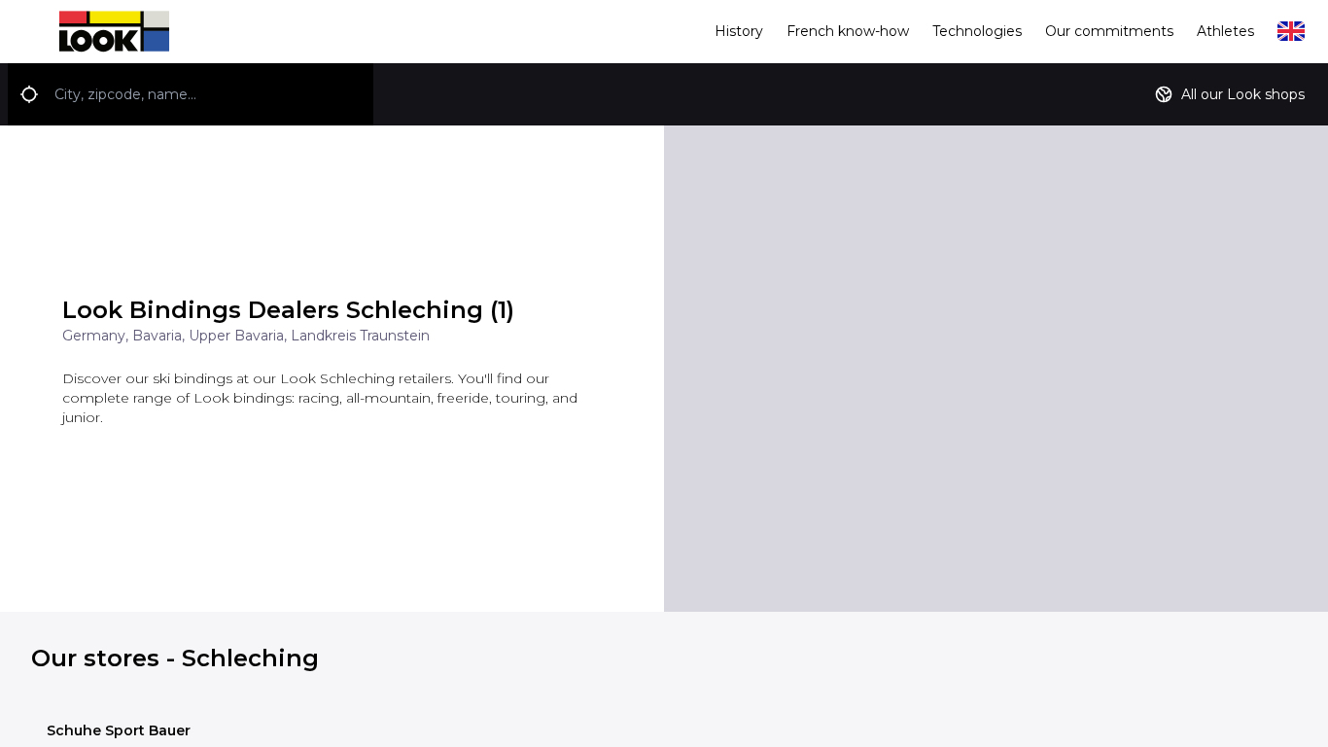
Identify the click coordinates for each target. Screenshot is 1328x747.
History (739, 31)
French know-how (847, 31)
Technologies (977, 31)
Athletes (1225, 31)
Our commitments (1109, 31)
